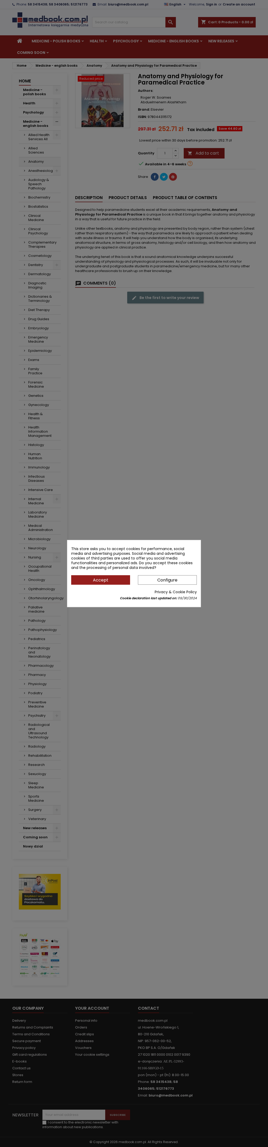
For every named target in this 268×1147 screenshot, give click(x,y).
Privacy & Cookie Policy (176, 592)
